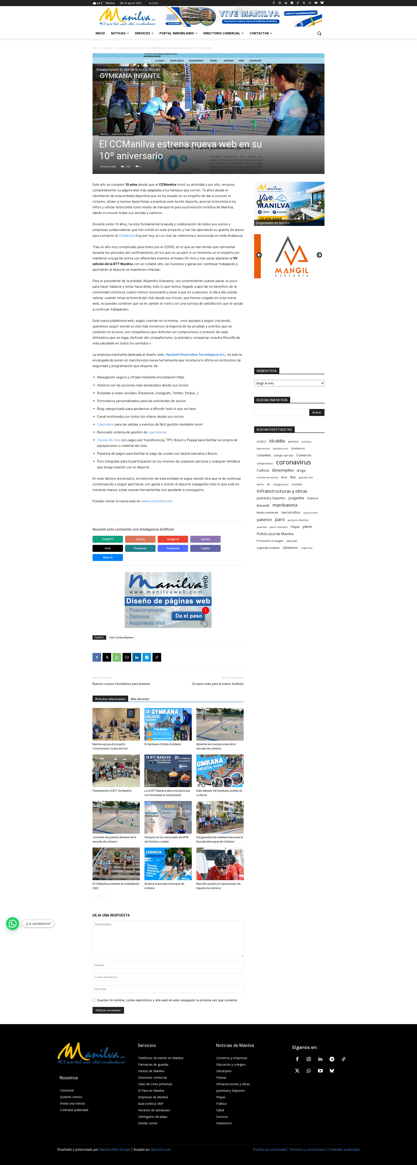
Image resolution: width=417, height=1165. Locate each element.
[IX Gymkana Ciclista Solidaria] (168, 724)
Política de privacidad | (271, 1149)
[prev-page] (95, 897)
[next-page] (102, 897)
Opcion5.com (161, 1149)
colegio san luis (283, 455)
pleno (307, 526)
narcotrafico (290, 512)
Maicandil (263, 505)
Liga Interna (157, 432)
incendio (297, 484)
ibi (268, 484)
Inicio (96, 48)
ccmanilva (264, 455)
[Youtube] (315, 3)
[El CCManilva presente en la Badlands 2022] (116, 864)
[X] (303, 3)
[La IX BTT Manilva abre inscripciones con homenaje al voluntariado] (168, 770)
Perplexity (140, 548)
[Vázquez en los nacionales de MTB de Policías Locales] (168, 817)
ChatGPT (107, 539)
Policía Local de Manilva (275, 534)
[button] (319, 33)
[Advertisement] (289, 323)
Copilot (205, 548)
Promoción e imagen (270, 541)
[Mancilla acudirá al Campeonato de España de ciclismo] (220, 864)
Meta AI (108, 557)
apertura (293, 441)
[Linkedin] (285, 3)
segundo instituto (268, 548)
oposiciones (310, 512)
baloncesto (263, 448)
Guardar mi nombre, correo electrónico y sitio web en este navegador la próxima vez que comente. (167, 1000)
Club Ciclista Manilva (121, 637)
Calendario (105, 424)
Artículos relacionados (110, 699)
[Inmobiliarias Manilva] (243, 17)
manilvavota (284, 505)
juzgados (296, 498)
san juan (291, 541)
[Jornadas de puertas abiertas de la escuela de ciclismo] (116, 817)
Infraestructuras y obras (282, 491)
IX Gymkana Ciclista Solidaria (162, 744)
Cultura (263, 470)
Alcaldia (277, 441)
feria (284, 477)
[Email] (126, 657)
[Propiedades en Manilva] (289, 204)
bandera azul (280, 448)
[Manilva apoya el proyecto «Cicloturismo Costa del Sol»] (116, 724)
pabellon (264, 519)
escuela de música (267, 477)
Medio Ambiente (267, 512)
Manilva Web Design (115, 1149)
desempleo (283, 470)
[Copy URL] (156, 657)
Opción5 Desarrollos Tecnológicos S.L (195, 354)
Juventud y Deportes (129, 48)
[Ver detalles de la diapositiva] (289, 256)
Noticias (108, 48)
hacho (260, 484)
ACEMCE (261, 441)
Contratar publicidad (344, 1149)
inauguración (281, 484)
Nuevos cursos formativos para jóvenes (121, 684)
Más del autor (140, 699)
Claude (140, 539)
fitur (293, 477)
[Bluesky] (321, 3)
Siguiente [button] (319, 203)
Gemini (205, 539)
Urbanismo (290, 548)
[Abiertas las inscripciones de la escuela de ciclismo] (220, 724)
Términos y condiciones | (308, 1149)
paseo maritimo (279, 527)
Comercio (303, 455)
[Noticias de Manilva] (127, 16)
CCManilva (127, 236)
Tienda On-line (108, 440)
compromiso (265, 463)
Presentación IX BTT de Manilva (112, 790)
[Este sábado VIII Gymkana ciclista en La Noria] (220, 770)
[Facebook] (273, 3)
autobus (306, 441)
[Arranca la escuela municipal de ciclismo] (168, 864)
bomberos (298, 448)
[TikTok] (297, 3)
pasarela (261, 527)
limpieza (312, 498)
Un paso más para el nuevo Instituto (218, 684)
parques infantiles (298, 520)
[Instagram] (279, 3)
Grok (108, 548)
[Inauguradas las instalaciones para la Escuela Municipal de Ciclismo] (220, 817)
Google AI (173, 539)
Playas (295, 527)
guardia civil (306, 477)
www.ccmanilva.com (157, 501)
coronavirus (293, 462)
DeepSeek (173, 548)
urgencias (306, 547)
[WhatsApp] (310, 3)
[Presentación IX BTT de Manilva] (116, 770)
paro (280, 519)
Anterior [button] (259, 203)
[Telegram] (291, 3)
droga (301, 470)
